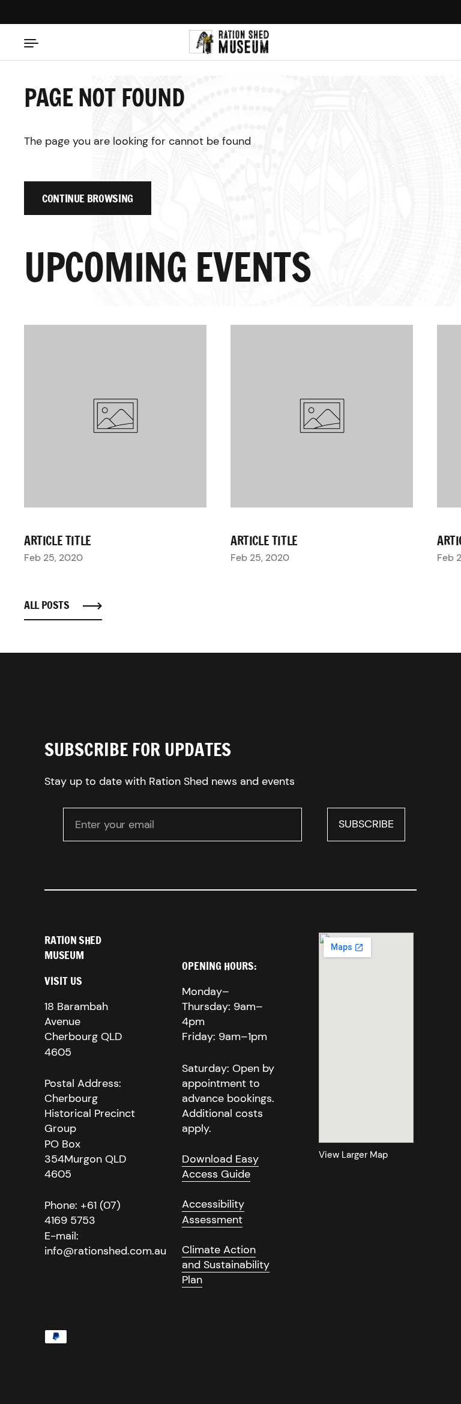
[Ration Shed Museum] (229, 42)
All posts (47, 605)
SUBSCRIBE (372, 827)
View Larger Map (353, 1155)
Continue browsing (87, 198)
